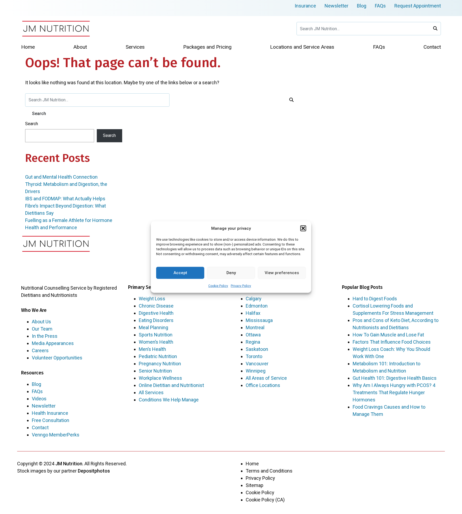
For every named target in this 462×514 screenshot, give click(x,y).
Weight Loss (152, 298)
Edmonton (257, 306)
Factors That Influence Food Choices (392, 342)
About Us (41, 321)
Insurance (305, 6)
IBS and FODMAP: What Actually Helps (65, 198)
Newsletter (336, 6)
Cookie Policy (218, 285)
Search (31, 123)
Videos (39, 398)
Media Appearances (53, 343)
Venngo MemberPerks (55, 435)
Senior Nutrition (155, 371)
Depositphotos (94, 471)
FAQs (380, 6)
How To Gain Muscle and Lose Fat (388, 334)
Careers (40, 350)
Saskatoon (257, 349)
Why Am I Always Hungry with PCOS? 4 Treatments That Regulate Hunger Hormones (394, 392)
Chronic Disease (156, 306)
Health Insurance (50, 413)
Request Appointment (417, 6)
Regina (253, 342)
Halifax (253, 313)
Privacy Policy (241, 285)
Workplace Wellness (160, 378)
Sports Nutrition (155, 334)
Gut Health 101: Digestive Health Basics (395, 378)
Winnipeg (255, 371)
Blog (361, 6)
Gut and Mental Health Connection (61, 177)
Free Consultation (50, 420)
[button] (303, 228)
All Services (151, 392)
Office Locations (263, 385)
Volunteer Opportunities (57, 357)
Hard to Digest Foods (375, 298)
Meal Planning (153, 327)
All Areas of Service (266, 378)
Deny (231, 272)
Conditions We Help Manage (169, 399)
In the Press (44, 336)
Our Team (42, 329)
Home (252, 463)
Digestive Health (156, 313)
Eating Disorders (156, 320)
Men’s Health (152, 349)
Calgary (253, 298)
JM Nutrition (68, 463)
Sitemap (254, 485)
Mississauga (259, 320)
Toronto (254, 356)
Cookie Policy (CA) (265, 500)
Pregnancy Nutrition (160, 363)
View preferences (282, 272)
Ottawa (253, 334)
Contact (40, 427)
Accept (180, 272)
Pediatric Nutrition (158, 356)
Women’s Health (156, 342)
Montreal (255, 327)
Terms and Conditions (269, 471)
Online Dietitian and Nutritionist (171, 385)
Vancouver (257, 363)
